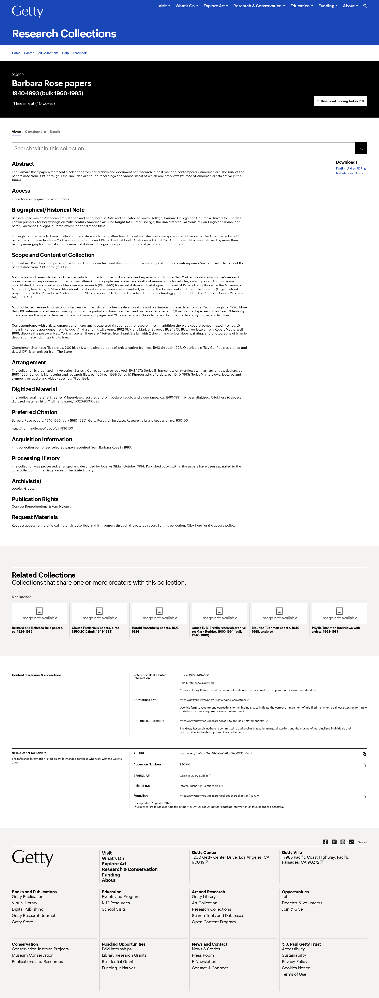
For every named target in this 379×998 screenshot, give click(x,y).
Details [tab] (55, 131)
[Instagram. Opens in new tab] (343, 842)
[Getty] (27, 12)
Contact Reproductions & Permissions (41, 506)
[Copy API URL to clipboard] (364, 753)
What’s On (185, 5)
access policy (224, 525)
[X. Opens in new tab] (334, 842)
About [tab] (16, 131)
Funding (326, 5)
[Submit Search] (361, 148)
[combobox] (183, 148)
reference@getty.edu (202, 682)
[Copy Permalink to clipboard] (364, 796)
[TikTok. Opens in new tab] (351, 842)
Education (300, 5)
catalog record (146, 525)
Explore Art (214, 5)
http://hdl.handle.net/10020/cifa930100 (42, 428)
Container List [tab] (35, 131)
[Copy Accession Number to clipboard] (364, 765)
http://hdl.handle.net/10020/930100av (69, 401)
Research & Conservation (257, 5)
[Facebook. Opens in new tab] (325, 842)
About (349, 5)
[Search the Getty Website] (365, 6)
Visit (163, 5)
